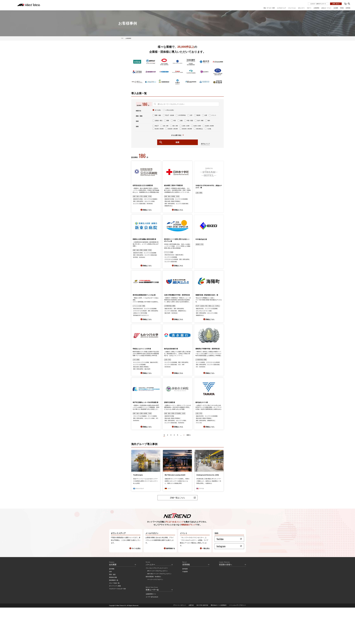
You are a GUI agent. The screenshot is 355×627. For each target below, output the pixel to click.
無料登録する (170, 548)
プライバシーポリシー (179, 605)
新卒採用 (185, 569)
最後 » (189, 435)
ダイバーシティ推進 (115, 586)
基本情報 (111, 569)
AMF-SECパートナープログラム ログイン (159, 573)
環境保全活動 (113, 577)
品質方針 (191, 605)
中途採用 (185, 571)
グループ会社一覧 (114, 583)
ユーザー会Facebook (152, 597)
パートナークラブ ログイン (155, 579)
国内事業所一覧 (113, 580)
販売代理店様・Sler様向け (153, 576)
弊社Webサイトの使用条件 (218, 605)
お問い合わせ (335, 3)
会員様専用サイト (151, 594)
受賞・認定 (112, 574)
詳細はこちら (147, 210)
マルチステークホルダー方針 (117, 588)
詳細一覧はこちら (177, 498)
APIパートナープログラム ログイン (157, 571)
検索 (177, 142)
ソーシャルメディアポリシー (237, 605)
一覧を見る (206, 548)
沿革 (110, 571)
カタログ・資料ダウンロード (318, 3)
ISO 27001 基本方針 (202, 605)
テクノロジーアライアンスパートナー (157, 568)
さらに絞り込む (176, 135)
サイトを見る (136, 548)
